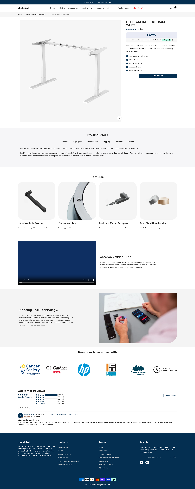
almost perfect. (139, 8)
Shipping (106, 141)
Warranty (119, 141)
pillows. (110, 8)
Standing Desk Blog (65, 464)
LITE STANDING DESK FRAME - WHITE (64, 414)
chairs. (62, 8)
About (101, 447)
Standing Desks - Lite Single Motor (35, 15)
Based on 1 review (25, 397)
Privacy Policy (104, 468)
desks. (52, 8)
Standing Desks (63, 447)
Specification (92, 141)
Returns (131, 141)
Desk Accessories (64, 454)
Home (20, 15)
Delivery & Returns (105, 454)
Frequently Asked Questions (109, 458)
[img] (29, 414)
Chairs (60, 451)
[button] (131, 29)
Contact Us (103, 451)
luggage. (100, 8)
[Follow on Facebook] (141, 462)
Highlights (77, 141)
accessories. (73, 8)
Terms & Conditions (106, 464)
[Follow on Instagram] (147, 462)
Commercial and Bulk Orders (68, 461)
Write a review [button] (170, 395)
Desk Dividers (63, 458)
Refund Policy (104, 461)
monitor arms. (87, 8)
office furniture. (122, 8)
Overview (64, 141)
